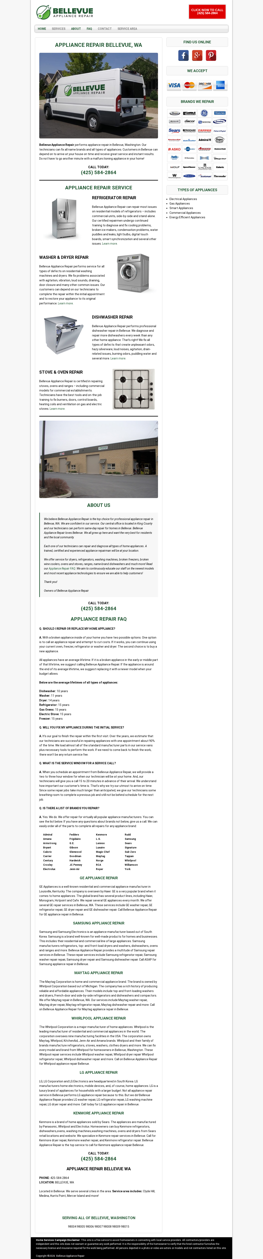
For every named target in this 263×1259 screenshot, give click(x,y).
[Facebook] (183, 55)
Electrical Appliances (183, 199)
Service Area (127, 28)
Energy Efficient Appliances (187, 217)
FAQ (89, 28)
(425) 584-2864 (98, 172)
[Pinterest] (211, 55)
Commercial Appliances (185, 212)
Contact (105, 28)
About (76, 28)
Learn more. (110, 243)
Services (58, 28)
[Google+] (197, 55)
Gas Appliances (180, 203)
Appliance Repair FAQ (62, 568)
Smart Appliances (181, 208)
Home (42, 28)
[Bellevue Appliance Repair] (65, 12)
